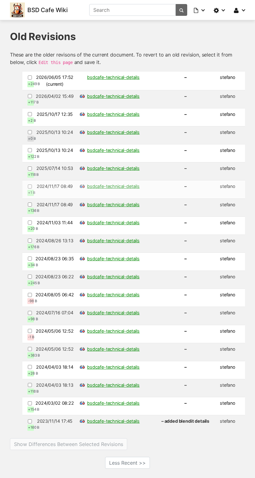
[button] (199, 10)
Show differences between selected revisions (68, 444)
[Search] (181, 10)
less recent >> (127, 463)
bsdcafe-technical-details (113, 77)
